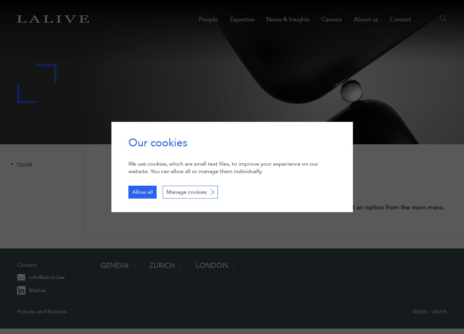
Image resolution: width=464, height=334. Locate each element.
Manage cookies (186, 192)
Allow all (142, 192)
